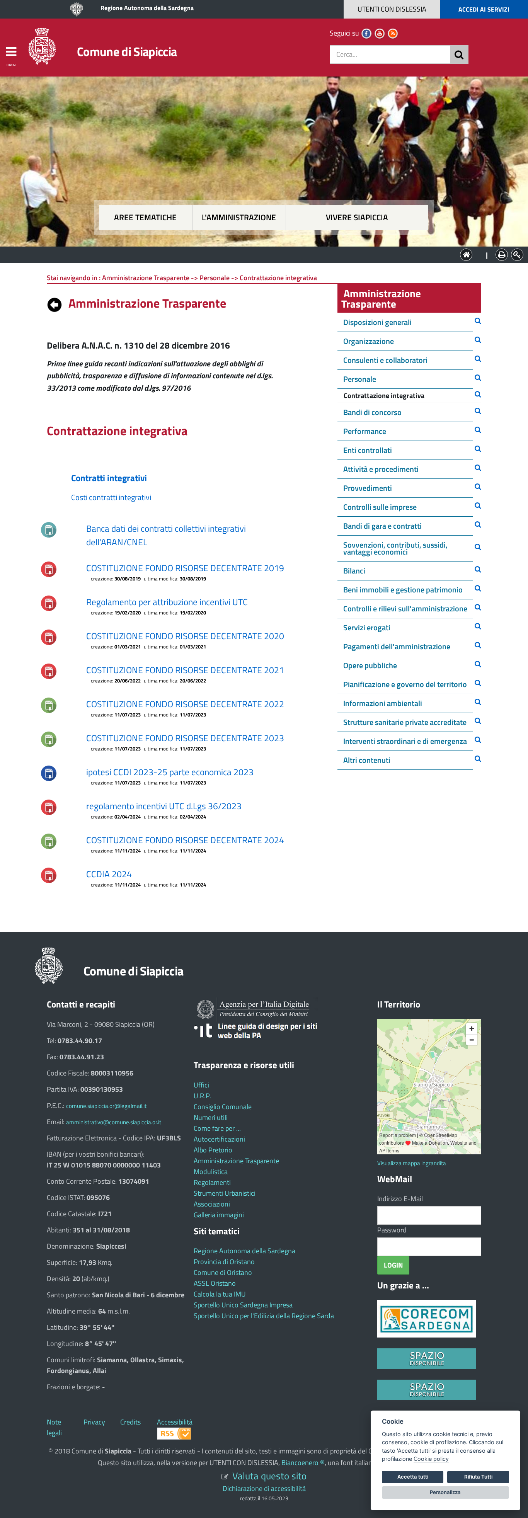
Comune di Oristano (223, 1272)
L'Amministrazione (258, 254)
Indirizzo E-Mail (400, 1198)
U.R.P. (202, 1096)
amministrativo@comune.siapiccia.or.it (113, 1122)
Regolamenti (212, 1182)
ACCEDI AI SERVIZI (483, 9)
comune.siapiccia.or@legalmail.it (106, 1105)
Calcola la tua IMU (220, 1294)
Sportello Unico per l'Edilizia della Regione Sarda (264, 1315)
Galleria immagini (219, 1215)
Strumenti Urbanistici (224, 1193)
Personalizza (445, 1492)
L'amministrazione (239, 217)
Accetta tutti (412, 1477)
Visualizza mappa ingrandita (411, 1163)
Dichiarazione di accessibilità (264, 1488)
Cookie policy (431, 1458)
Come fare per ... (217, 1128)
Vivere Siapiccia (357, 217)
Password (392, 1230)
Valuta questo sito (269, 1475)
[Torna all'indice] (54, 303)
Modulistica (211, 1171)
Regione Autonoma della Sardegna (147, 7)
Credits (130, 1422)
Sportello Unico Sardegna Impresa (243, 1305)
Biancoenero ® (303, 1462)
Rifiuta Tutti (478, 1477)
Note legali (54, 1427)
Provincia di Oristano (224, 1261)
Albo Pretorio (213, 1150)
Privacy (94, 1422)
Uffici (201, 1085)
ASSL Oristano (215, 1283)
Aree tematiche (145, 217)
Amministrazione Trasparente (236, 1161)
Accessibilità (174, 1422)
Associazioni (212, 1204)
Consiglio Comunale (223, 1106)
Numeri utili (211, 1117)
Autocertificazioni (219, 1139)
